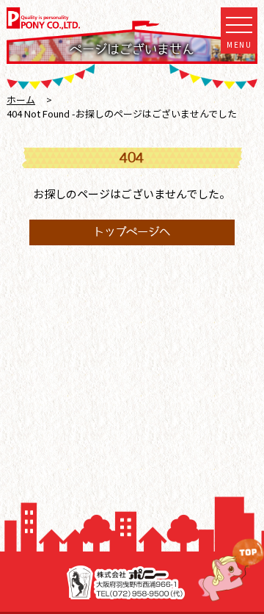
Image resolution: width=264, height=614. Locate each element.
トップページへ (131, 231)
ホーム (21, 99)
